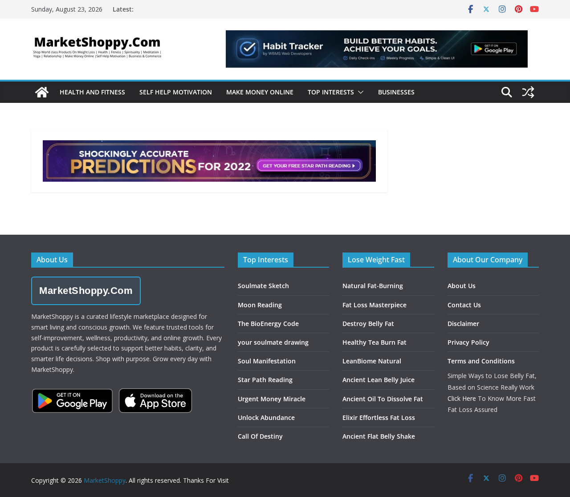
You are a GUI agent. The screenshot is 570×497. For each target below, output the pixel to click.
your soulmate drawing (273, 342)
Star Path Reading (265, 379)
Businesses (396, 92)
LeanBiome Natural (371, 361)
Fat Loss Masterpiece (374, 305)
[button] (359, 92)
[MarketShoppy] (42, 92)
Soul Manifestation (267, 361)
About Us (462, 285)
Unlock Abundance (266, 417)
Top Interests (331, 92)
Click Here (462, 398)
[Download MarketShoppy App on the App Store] (155, 400)
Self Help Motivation (175, 92)
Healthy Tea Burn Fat (374, 342)
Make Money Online (259, 92)
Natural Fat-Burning (372, 285)
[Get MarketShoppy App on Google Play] (72, 401)
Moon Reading (260, 305)
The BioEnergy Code (268, 323)
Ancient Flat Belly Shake (378, 436)
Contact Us (464, 305)
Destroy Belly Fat (368, 323)
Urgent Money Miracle (271, 399)
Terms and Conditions (481, 361)
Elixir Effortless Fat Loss (378, 417)
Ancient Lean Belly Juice (378, 379)
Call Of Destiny (260, 436)
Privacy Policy (468, 342)
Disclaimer (463, 323)
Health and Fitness (92, 92)
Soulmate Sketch (263, 285)
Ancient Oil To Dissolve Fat (382, 399)
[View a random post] (528, 92)
